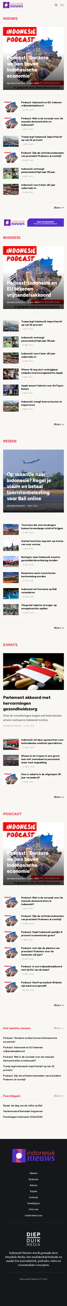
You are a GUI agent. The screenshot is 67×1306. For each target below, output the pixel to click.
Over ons (33, 1209)
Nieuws (10, 18)
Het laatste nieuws (17, 1028)
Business (12, 237)
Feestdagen (11, 1096)
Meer (57, 207)
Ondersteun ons (33, 1215)
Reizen (10, 441)
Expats (10, 644)
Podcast (12, 814)
